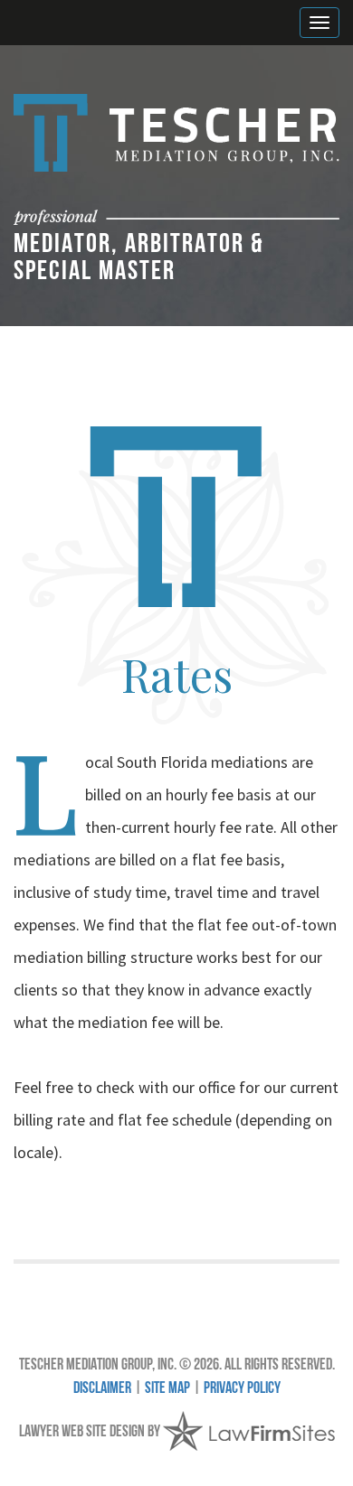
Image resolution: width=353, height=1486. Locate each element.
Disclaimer (102, 1389)
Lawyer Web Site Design (82, 1433)
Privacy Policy (242, 1389)
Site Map (167, 1389)
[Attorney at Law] (176, 133)
